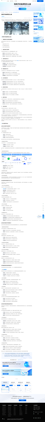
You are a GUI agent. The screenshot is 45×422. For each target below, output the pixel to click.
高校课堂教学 (20, 413)
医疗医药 (15, 413)
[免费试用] (16, 159)
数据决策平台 (3, 413)
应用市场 (20, 409)
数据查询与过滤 (4, 409)
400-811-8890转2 (38, 408)
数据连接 (4, 188)
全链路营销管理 (9, 414)
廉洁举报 (26, 413)
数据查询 (5, 269)
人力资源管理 (9, 413)
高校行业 (15, 410)
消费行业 (15, 408)
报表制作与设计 (4, 408)
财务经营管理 (9, 409)
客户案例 (26, 409)
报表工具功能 (10, 12)
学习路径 (20, 408)
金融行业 (15, 409)
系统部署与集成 (4, 414)
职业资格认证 (20, 414)
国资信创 (15, 414)
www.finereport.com (20, 359)
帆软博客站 (2, 12)
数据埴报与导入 (4, 410)
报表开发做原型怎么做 (36, 32)
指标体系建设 (9, 408)
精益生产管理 (9, 410)
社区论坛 (26, 410)
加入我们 (26, 408)
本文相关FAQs (35, 33)
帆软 (17, 60)
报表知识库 (20, 410)
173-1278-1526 (37, 409)
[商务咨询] (43, 216)
